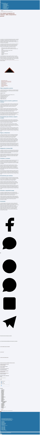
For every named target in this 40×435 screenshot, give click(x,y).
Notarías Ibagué (2, 424)
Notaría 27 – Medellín (3, 429)
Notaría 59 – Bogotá (3, 428)
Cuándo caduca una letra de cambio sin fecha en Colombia (6, 418)
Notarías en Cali (5, 6)
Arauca (2, 390)
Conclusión (2, 86)
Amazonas (2, 389)
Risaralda (2, 404)
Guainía (2, 397)
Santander (2, 405)
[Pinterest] (9, 275)
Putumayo (2, 403)
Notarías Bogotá (2, 421)
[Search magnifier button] (1, 379)
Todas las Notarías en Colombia (4, 425)
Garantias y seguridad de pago (4, 85)
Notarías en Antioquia (5, 4)
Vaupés (2, 407)
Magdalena (2, 399)
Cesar (2, 395)
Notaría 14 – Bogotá (3, 426)
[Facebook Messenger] (9, 252)
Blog (1, 9)
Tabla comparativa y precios (4, 80)
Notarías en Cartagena (6, 8)
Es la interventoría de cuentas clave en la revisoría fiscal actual (7, 419)
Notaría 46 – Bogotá (3, 427)
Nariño (2, 400)
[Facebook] (9, 233)
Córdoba (2, 396)
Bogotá (3, 402)
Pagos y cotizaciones (3, 82)
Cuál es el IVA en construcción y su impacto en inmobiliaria (6, 420)
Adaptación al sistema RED (4, 83)
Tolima (2, 406)
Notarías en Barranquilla (6, 7)
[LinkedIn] (9, 312)
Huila (2, 398)
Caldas (2, 393)
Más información (9, 432)
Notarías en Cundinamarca (5, 3)
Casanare (2, 394)
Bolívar (2, 392)
